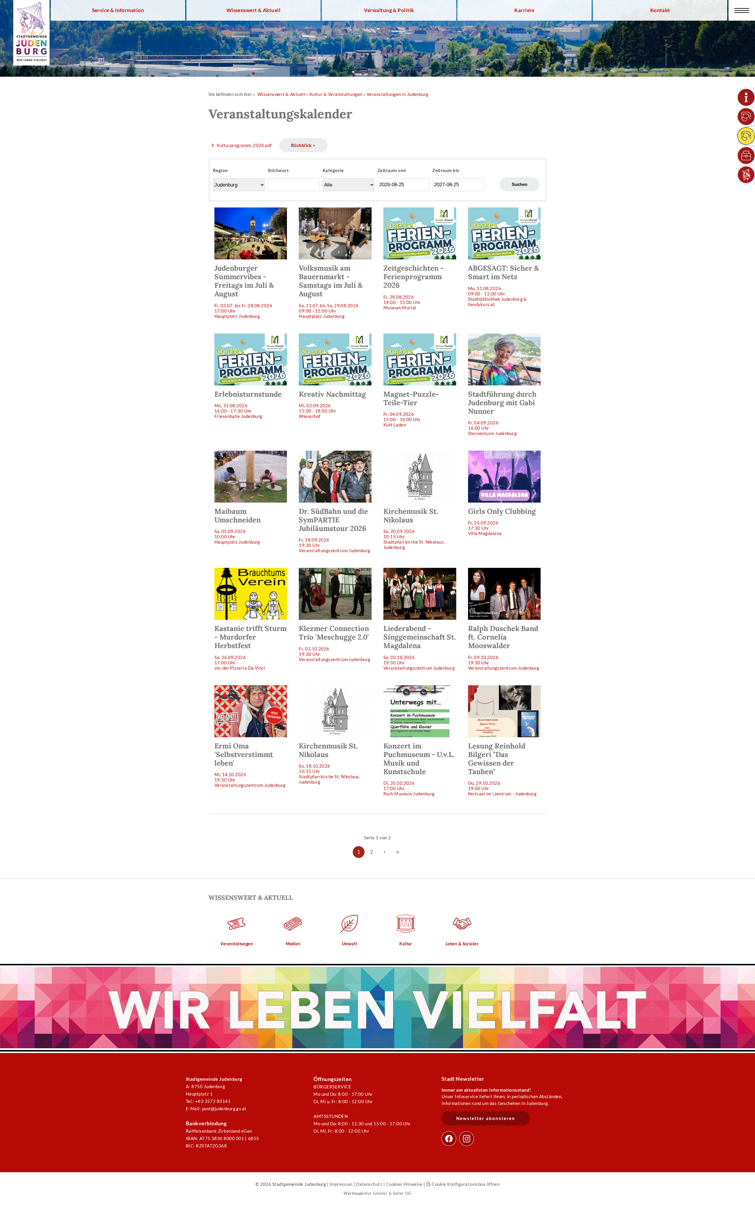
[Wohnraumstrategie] (746, 97)
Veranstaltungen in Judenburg (398, 94)
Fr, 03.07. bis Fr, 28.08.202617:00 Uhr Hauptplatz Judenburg (244, 291)
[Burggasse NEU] (746, 116)
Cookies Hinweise (404, 1184)
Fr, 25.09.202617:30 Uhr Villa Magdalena (502, 521)
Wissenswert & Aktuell (253, 10)
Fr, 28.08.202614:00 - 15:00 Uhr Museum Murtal (413, 287)
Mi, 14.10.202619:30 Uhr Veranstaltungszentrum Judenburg (250, 764)
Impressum (341, 1184)
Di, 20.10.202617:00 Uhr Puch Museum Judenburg (419, 768)
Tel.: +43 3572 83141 (208, 1101)
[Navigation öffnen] (741, 10)
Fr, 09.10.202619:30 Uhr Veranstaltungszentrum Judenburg (503, 647)
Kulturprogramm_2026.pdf (244, 145)
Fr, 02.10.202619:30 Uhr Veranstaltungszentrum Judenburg (334, 643)
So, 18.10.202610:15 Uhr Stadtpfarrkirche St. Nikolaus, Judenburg (329, 762)
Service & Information (118, 10)
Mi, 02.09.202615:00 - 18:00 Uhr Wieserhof (332, 404)
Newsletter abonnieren (485, 1118)
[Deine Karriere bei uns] (746, 155)
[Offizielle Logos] (746, 175)
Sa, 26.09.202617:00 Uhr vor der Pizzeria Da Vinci (250, 647)
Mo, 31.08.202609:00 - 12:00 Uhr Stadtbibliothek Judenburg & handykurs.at (503, 285)
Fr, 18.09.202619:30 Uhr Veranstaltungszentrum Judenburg (334, 530)
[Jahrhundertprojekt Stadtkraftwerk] (746, 136)
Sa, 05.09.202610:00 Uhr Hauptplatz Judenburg (237, 526)
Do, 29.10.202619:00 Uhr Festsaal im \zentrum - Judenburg (502, 768)
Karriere (524, 10)
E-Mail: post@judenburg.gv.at (216, 1108)
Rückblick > (303, 145)
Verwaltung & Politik (389, 10)
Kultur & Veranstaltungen (335, 94)
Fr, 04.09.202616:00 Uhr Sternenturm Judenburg (502, 413)
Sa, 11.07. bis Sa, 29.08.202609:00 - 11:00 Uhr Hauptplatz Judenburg (330, 291)
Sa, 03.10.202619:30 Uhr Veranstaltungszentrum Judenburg (419, 647)
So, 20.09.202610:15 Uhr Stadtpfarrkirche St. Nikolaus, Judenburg (414, 528)
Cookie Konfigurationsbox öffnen (465, 1184)
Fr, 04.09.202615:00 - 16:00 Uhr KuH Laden (411, 408)
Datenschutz (369, 1184)
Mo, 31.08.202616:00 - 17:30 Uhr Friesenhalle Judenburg (248, 404)
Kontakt (660, 10)
